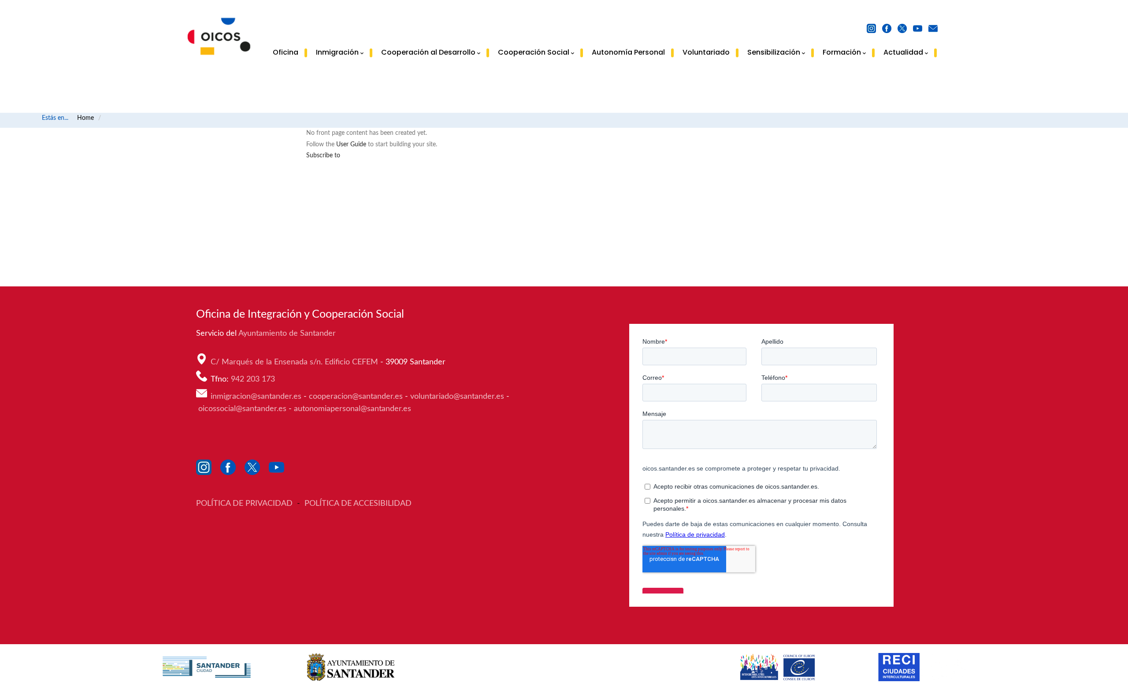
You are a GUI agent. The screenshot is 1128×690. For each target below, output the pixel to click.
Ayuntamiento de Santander (288, 334)
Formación (842, 52)
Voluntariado (706, 52)
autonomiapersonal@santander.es (352, 409)
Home (85, 118)
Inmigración (337, 52)
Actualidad (903, 52)
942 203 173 (254, 379)
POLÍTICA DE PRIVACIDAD (245, 504)
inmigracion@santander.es (256, 397)
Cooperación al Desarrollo (428, 52)
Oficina (285, 52)
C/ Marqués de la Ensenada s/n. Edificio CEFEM (295, 362)
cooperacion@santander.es (356, 397)
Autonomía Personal (628, 52)
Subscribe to (323, 155)
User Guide (351, 144)
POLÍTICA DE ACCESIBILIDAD (358, 504)
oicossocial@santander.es (242, 409)
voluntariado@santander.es (457, 397)
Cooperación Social (533, 52)
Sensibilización (773, 52)
